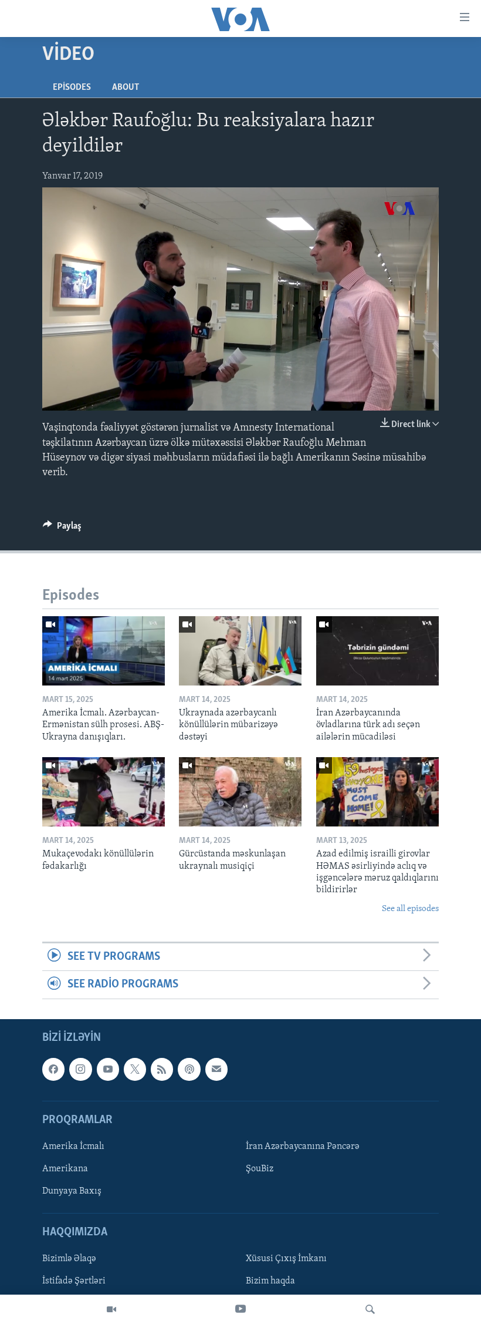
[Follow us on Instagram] (80, 1069)
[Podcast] (189, 1069)
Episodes (72, 87)
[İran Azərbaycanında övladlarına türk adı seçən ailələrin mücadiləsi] (377, 650)
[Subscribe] (216, 1069)
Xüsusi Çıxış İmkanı (286, 1258)
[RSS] (162, 1069)
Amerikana (65, 1169)
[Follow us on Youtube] (108, 1069)
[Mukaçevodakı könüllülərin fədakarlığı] (103, 791)
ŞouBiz (259, 1169)
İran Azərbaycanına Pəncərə (303, 1146)
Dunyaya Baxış (71, 1191)
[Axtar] (370, 1309)
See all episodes (410, 909)
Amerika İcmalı (73, 1146)
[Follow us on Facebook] (53, 1069)
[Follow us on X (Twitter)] (135, 1069)
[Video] (111, 1309)
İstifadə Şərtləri (74, 1281)
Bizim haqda (270, 1281)
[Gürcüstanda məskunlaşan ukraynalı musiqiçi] (240, 791)
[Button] (62, 528)
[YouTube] (240, 1309)
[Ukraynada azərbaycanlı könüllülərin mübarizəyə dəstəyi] (240, 650)
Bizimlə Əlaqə (69, 1258)
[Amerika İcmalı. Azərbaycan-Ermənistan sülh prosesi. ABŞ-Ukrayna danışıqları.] (103, 650)
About (125, 87)
